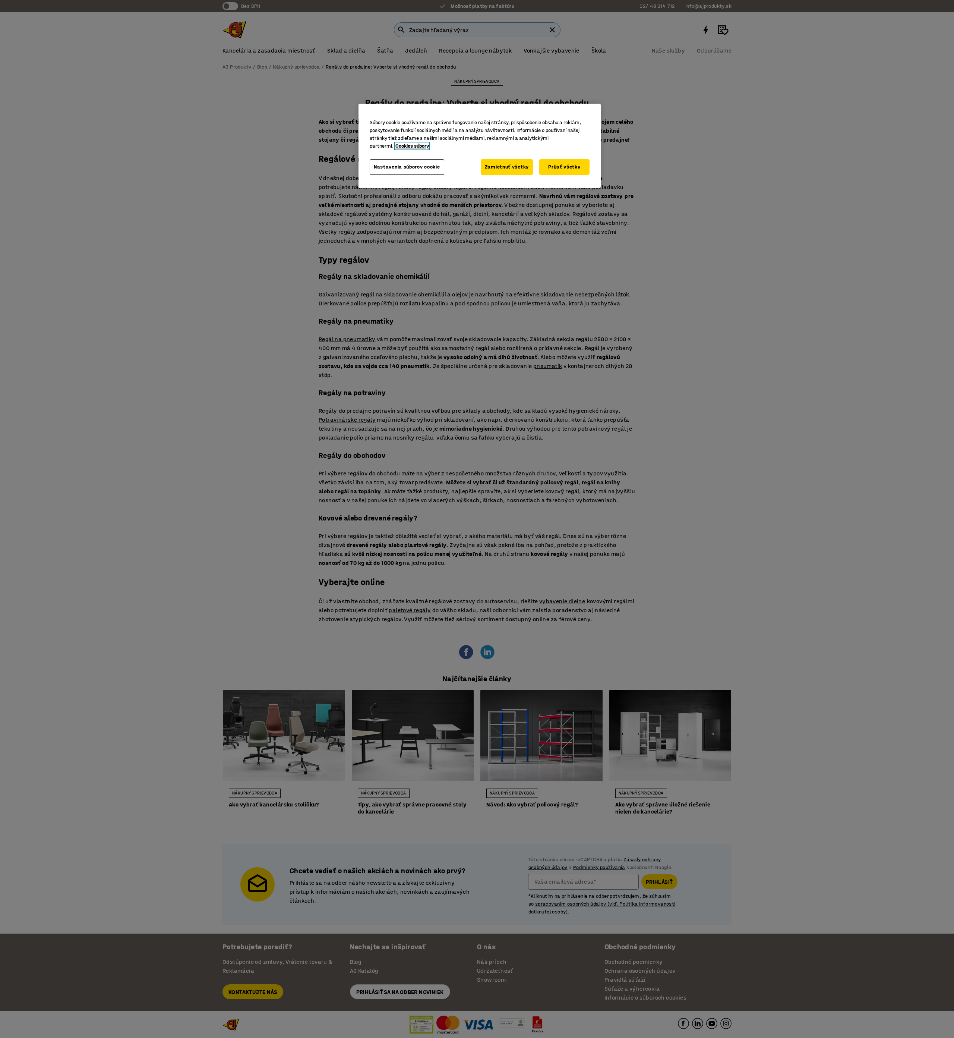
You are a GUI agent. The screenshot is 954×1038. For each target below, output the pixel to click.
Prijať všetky (564, 167)
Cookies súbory (412, 146)
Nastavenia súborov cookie (407, 167)
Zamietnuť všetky (507, 167)
